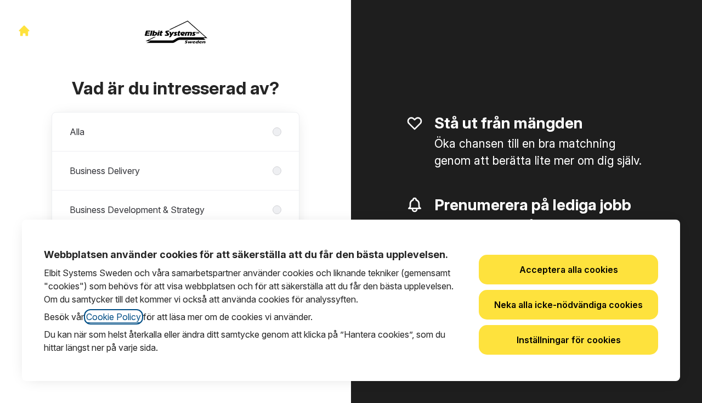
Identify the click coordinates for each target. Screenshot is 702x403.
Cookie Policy (113, 316)
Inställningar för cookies (569, 339)
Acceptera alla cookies (568, 269)
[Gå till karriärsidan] (24, 30)
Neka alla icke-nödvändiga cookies (568, 304)
